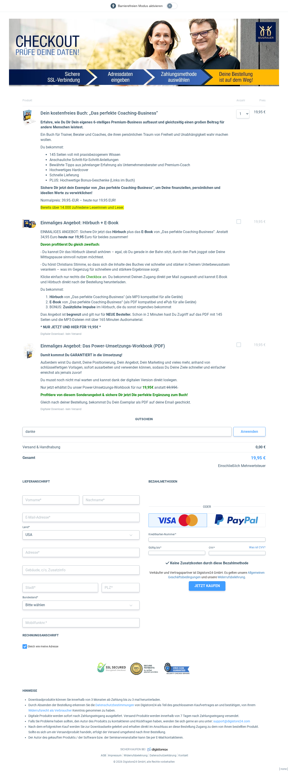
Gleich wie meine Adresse (43, 646)
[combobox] (81, 552)
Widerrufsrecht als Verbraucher (50, 710)
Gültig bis (154, 547)
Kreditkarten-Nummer (162, 534)
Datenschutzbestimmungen (114, 705)
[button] (131, 534)
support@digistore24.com (231, 721)
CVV (211, 547)
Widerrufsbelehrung (231, 577)
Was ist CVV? (257, 547)
